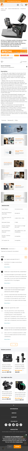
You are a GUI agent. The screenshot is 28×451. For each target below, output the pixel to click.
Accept (17, 446)
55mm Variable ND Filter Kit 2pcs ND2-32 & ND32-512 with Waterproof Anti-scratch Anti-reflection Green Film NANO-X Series (20, 394)
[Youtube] (17, 424)
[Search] (22, 5)
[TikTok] (21, 424)
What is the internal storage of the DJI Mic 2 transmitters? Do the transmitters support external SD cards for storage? (14, 289)
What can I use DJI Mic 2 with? (11, 307)
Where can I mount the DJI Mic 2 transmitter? (15, 271)
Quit (10, 446)
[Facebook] (6, 424)
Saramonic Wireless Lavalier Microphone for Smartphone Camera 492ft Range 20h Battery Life (7, 366)
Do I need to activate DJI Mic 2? (12, 259)
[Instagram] (9, 424)
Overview (3, 120)
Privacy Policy (19, 442)
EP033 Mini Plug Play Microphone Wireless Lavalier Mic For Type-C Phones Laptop (20, 366)
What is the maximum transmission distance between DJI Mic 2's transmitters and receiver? (15, 328)
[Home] (2, 4)
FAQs (16, 120)
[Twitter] (13, 424)
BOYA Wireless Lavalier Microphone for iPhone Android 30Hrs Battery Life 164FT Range (7, 393)
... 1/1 (14, 344)
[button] (3, 140)
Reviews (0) (10, 120)
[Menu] (18, 5)
